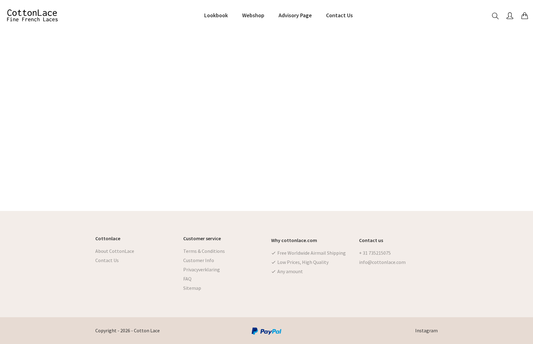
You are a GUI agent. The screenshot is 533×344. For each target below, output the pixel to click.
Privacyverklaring (201, 269)
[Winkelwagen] (524, 15)
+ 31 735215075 (375, 253)
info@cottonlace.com (382, 262)
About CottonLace (114, 251)
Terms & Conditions (204, 251)
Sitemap (192, 288)
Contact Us (107, 260)
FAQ (187, 279)
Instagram (426, 330)
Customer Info (198, 260)
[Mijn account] (510, 15)
